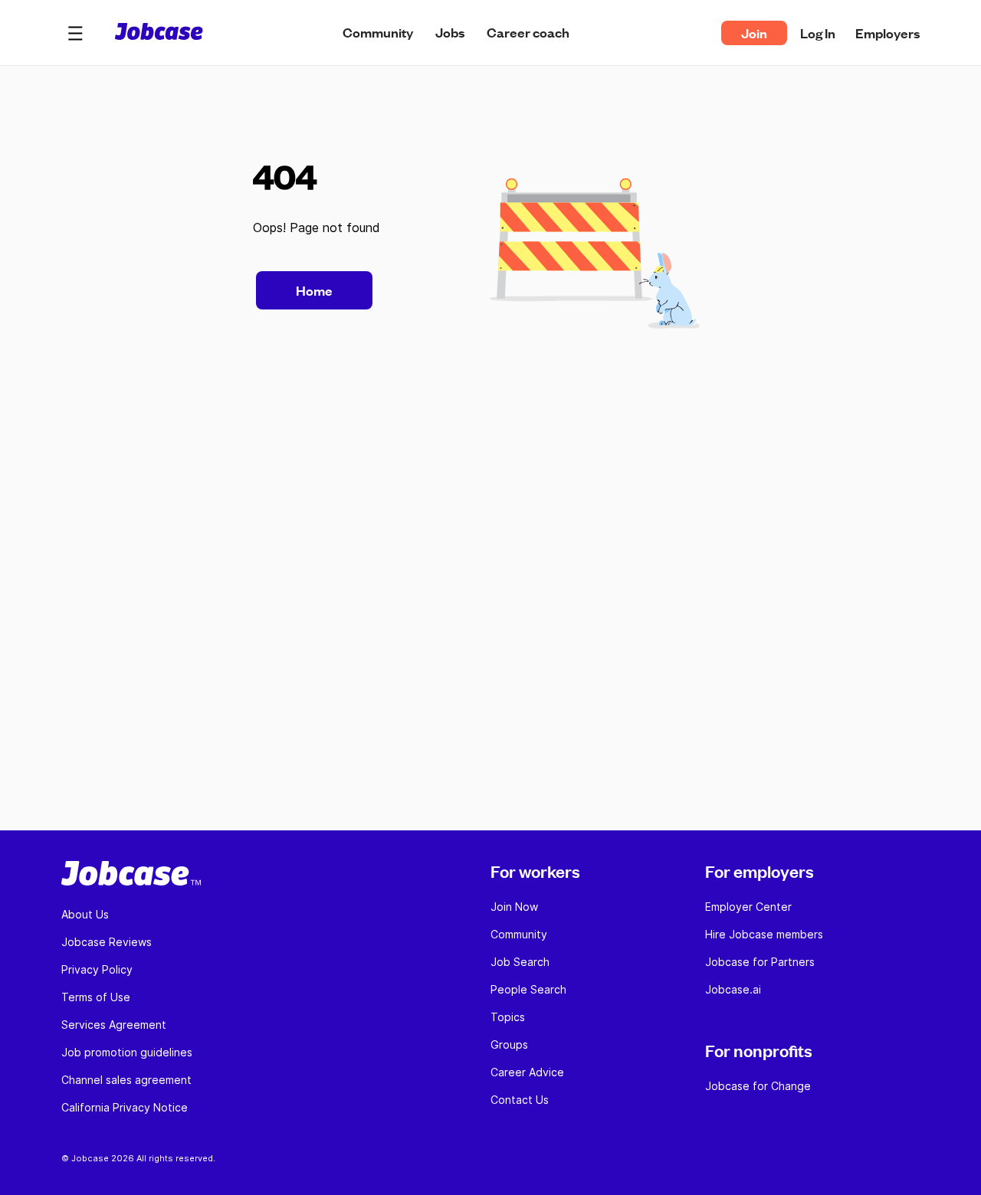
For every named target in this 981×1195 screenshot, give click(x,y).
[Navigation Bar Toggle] (75, 33)
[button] (75, 33)
